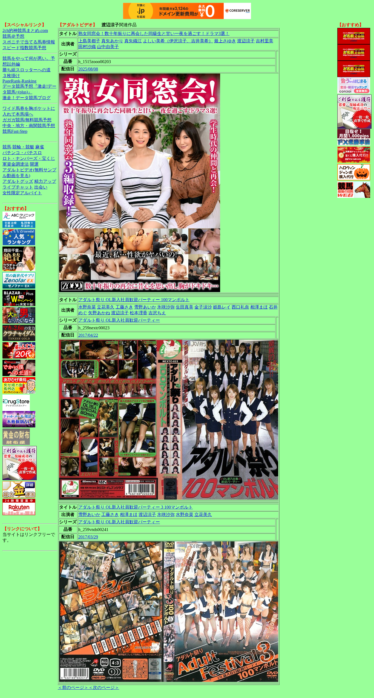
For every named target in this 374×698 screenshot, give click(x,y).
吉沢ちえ (157, 312)
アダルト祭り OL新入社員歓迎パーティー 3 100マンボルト (135, 507)
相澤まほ (259, 307)
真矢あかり (112, 41)
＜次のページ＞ (103, 687)
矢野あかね (99, 312)
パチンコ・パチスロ (22, 152)
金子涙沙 (203, 307)
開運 (34, 164)
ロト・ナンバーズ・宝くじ (28, 158)
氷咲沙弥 (166, 307)
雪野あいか (145, 307)
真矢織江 (133, 41)
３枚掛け (11, 75)
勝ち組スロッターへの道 (26, 70)
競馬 (6, 147)
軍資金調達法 (15, 164)
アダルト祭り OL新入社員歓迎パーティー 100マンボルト (133, 299)
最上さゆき (225, 41)
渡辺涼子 (246, 41)
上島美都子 (89, 41)
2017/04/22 (88, 335)
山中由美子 (108, 46)
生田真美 (184, 307)
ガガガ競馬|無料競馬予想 (26, 120)
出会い (40, 187)
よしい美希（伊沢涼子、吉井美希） (178, 41)
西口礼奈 (240, 307)
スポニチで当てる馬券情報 (28, 42)
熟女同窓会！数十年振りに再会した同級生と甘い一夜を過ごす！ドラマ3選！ (153, 33)
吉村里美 (264, 41)
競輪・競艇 (23, 147)
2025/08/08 (88, 69)
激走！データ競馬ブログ (26, 97)
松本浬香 (138, 312)
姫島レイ (222, 307)
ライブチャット (17, 187)
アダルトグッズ (17, 181)
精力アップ (45, 181)
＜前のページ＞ (73, 687)
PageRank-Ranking (19, 81)
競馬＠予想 (13, 36)
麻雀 (39, 147)
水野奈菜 (87, 307)
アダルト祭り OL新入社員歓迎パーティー (119, 320)
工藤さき (124, 307)
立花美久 (105, 307)
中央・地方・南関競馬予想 (28, 125)
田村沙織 (87, 46)
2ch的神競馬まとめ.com (25, 30)
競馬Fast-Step (14, 131)
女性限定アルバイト (22, 192)
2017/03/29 (88, 537)
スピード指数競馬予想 (24, 47)
